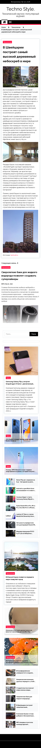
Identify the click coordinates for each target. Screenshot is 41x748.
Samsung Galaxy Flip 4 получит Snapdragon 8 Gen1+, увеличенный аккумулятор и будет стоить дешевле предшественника (21, 383)
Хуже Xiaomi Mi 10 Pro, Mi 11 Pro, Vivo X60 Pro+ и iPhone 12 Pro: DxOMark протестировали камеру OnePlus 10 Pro (25, 507)
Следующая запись (8, 263)
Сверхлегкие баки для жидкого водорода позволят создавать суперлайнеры (19, 275)
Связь (8, 378)
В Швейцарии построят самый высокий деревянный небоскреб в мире (25, 706)
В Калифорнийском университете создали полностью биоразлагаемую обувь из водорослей (24, 672)
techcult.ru (14, 255)
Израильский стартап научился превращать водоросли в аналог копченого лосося (21, 661)
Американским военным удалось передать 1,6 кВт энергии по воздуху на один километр (25, 681)
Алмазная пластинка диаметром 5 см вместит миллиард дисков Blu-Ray (19, 631)
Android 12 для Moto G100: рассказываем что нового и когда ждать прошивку (26, 490)
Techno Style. (20, 9)
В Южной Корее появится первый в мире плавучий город (20, 578)
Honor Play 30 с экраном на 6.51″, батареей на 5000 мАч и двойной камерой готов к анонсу (25, 481)
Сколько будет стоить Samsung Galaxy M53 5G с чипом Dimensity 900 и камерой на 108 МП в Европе (24, 498)
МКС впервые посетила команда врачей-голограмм (24, 723)
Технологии (7, 42)
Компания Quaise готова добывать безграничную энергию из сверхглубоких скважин (25, 715)
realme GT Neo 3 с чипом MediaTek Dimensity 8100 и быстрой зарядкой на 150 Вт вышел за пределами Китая (25, 515)
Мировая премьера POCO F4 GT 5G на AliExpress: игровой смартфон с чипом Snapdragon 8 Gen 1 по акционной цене (25, 533)
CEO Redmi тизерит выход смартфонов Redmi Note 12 (19, 440)
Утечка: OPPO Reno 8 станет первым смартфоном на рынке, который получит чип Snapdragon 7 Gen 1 (20, 470)
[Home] (4, 22)
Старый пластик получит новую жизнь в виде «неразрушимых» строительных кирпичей (25, 689)
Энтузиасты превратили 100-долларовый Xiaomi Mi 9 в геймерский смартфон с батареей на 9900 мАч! (26, 524)
